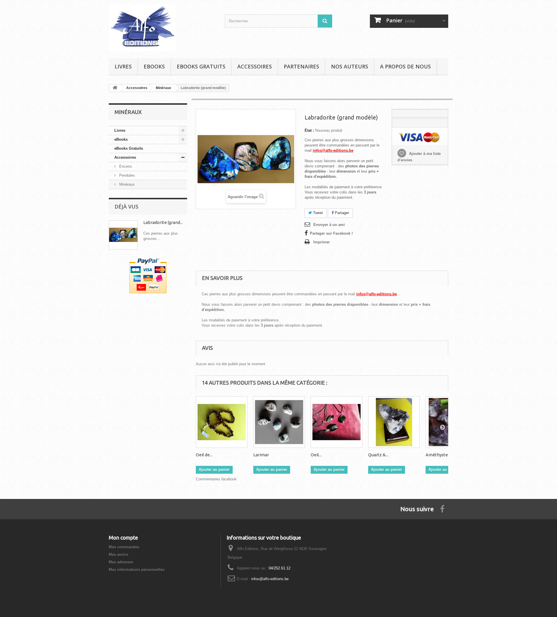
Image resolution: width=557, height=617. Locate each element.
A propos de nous (405, 66)
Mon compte (123, 537)
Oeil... (316, 454)
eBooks (154, 66)
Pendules (126, 175)
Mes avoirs (118, 554)
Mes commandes (124, 547)
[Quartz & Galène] (394, 422)
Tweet (317, 213)
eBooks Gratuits (201, 66)
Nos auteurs (349, 66)
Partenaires (301, 66)
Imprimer (321, 242)
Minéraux (126, 184)
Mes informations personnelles (136, 569)
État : (309, 130)
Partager (341, 213)
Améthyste (437, 454)
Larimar (261, 454)
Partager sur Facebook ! (331, 233)
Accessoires (254, 66)
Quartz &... (378, 454)
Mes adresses (121, 562)
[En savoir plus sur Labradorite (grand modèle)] (123, 234)
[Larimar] (279, 422)
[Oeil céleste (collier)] (336, 422)
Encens (125, 166)
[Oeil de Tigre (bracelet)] (221, 422)
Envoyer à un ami (329, 224)
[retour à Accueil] (114, 88)
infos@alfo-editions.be (270, 579)
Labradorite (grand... (163, 222)
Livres (123, 66)
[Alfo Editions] (162, 27)
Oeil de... (204, 454)
